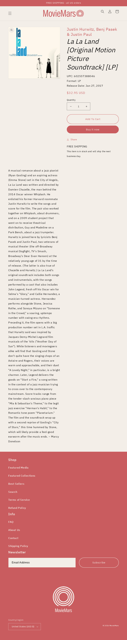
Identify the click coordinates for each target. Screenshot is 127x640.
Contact (13, 538)
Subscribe (98, 562)
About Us (14, 530)
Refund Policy (17, 507)
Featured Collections (21, 475)
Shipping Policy (18, 546)
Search (12, 491)
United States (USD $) (23, 626)
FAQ (11, 521)
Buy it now (93, 129)
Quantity (71, 100)
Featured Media (18, 467)
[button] (10, 13)
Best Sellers (16, 483)
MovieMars (114, 625)
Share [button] (74, 139)
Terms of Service (19, 499)
